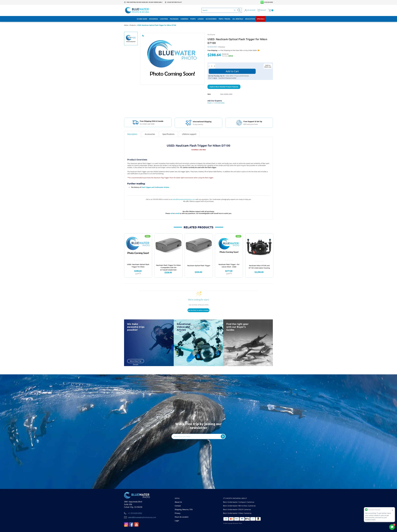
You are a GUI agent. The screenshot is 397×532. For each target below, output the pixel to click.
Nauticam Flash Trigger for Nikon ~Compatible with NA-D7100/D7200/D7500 (168, 267)
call (171, 213)
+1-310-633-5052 (218, 103)
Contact (178, 506)
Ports (193, 19)
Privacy (177, 513)
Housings (153, 19)
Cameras (184, 19)
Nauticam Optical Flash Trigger (198, 265)
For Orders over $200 (147, 124)
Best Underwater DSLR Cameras (237, 509)
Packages (174, 19)
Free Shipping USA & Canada (151, 121)
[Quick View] (148, 238)
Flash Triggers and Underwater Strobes (155, 187)
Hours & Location (181, 517)
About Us (178, 502)
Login (177, 521)
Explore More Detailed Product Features (224, 87)
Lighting (164, 19)
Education (250, 19)
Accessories (211, 19)
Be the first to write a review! (198, 310)
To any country (198, 124)
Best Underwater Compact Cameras (238, 502)
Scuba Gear (142, 19)
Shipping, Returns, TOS (184, 509)
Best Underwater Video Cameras (237, 513)
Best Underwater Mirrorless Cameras (239, 506)
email (177, 213)
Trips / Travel (224, 19)
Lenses (201, 19)
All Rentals (238, 19)
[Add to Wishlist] (148, 243)
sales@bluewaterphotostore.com (183, 199)
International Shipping (202, 121)
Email (209, 103)
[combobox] (218, 10)
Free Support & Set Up (252, 121)
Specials (260, 19)
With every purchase (250, 124)
